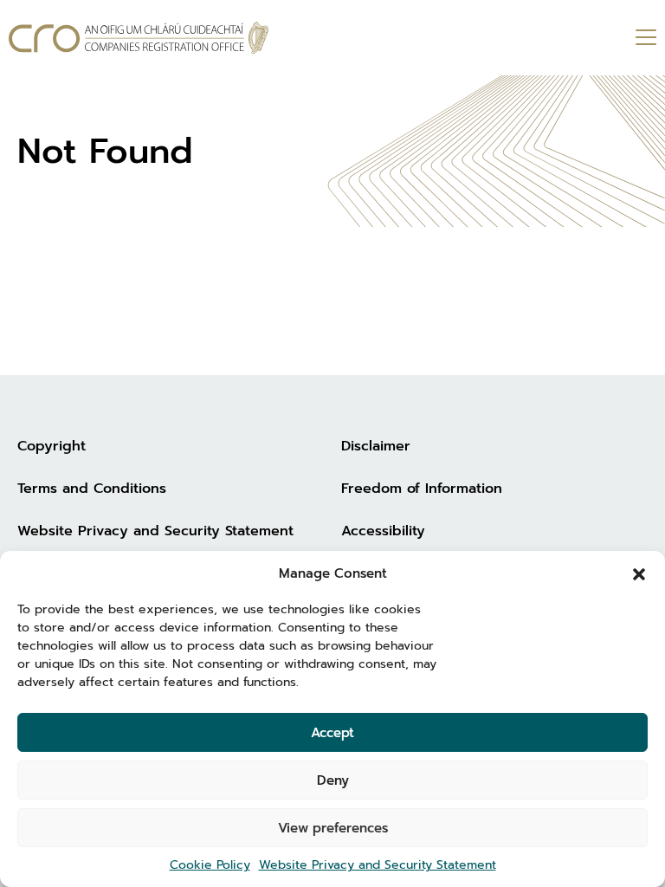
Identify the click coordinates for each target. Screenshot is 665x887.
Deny (333, 780)
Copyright (51, 446)
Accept (332, 732)
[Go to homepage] (138, 38)
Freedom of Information (421, 488)
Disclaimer (375, 446)
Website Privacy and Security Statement (377, 865)
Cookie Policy (210, 865)
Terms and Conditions (91, 488)
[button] (639, 573)
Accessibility (383, 531)
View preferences (333, 828)
